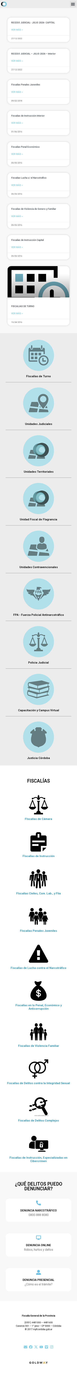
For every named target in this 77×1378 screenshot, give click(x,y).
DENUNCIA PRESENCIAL (38, 1280)
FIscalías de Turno (38, 376)
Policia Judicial (38, 662)
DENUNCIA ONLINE (38, 1245)
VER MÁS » (17, 29)
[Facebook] (31, 1347)
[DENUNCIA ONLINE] (38, 1237)
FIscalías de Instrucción (39, 856)
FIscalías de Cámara (38, 819)
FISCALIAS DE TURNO (22, 306)
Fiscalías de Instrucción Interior (28, 115)
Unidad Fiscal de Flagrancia (38, 519)
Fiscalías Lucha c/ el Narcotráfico (29, 178)
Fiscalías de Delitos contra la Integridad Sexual (38, 1083)
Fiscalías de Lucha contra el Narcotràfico (38, 968)
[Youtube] (41, 1347)
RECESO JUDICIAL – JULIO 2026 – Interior (33, 53)
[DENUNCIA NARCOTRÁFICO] (38, 1203)
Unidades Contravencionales (38, 567)
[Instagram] (51, 1347)
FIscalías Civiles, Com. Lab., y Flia (38, 893)
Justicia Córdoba (38, 758)
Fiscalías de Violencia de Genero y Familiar (33, 209)
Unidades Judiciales (38, 424)
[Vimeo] (46, 1347)
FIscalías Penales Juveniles (38, 930)
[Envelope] (25, 1347)
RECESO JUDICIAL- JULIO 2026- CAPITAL (33, 22)
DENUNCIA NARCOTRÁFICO (38, 1210)
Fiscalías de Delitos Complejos (38, 1120)
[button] (73, 4)
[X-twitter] (36, 1347)
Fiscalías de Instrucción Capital (27, 240)
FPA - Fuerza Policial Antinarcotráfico (38, 615)
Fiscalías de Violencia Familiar (38, 1046)
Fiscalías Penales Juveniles (25, 84)
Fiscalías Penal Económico (25, 147)
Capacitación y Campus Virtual (38, 710)
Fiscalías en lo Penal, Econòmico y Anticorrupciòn (39, 1007)
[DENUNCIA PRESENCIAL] (38, 1272)
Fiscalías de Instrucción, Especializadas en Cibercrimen (38, 1159)
